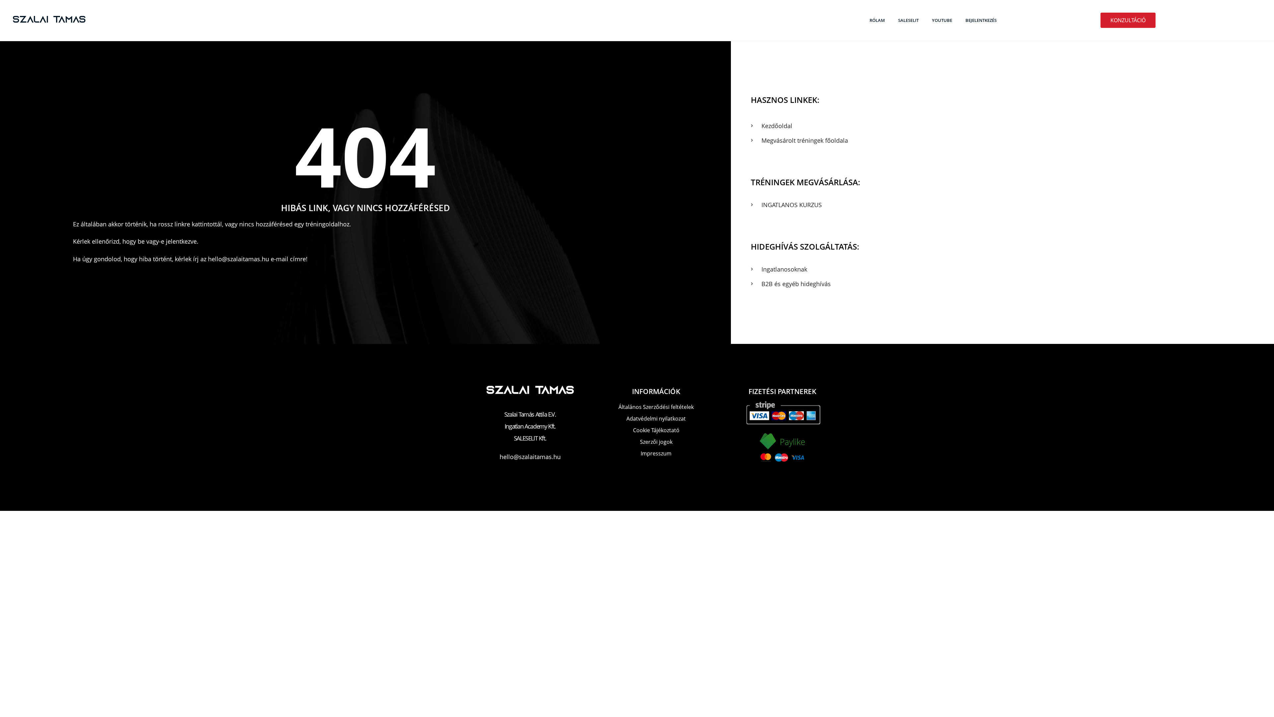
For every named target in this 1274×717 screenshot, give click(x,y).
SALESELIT (908, 20)
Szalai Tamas (49, 20)
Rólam (877, 20)
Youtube (942, 20)
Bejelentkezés (981, 20)
